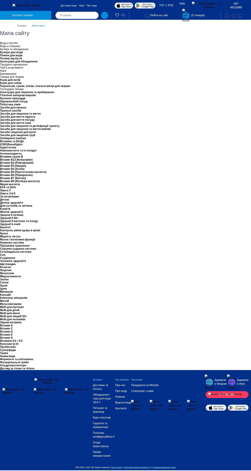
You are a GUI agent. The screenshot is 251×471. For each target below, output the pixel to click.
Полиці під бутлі (11, 58)
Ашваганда (7, 356)
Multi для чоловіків (12, 319)
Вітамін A (6, 325)
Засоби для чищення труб (17, 135)
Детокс (4, 199)
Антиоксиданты (11, 153)
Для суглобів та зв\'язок (16, 205)
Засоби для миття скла (15, 122)
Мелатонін (7, 273)
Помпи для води (11, 55)
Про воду (92, 5)
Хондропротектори (13, 365)
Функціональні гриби (14, 362)
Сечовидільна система (15, 251)
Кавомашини (8, 73)
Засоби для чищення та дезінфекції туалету (29, 125)
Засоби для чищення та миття (20, 113)
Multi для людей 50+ (13, 316)
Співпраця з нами (142, 390)
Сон (2, 254)
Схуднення (7, 257)
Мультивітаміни (11, 304)
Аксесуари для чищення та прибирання (27, 92)
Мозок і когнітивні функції (17, 239)
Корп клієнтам (102, 417)
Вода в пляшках (10, 46)
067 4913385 (236, 5)
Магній (4, 300)
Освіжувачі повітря (13, 138)
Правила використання (164, 467)
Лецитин (6, 270)
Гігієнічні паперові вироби (18, 95)
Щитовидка (8, 264)
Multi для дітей (9, 310)
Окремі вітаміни (11, 322)
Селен (4, 282)
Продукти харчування (13, 64)
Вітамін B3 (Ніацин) (13, 165)
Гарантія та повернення (100, 425)
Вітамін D (6, 331)
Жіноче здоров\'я (11, 211)
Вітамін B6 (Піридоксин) (16, 175)
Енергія (5, 208)
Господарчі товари (12, 89)
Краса (4, 233)
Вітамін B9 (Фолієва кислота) (20, 181)
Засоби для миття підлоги (17, 116)
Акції (81, 5)
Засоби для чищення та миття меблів (25, 129)
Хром (3, 285)
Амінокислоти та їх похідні (18, 150)
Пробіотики (8, 346)
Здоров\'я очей (10, 224)
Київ (182, 3)
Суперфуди (8, 350)
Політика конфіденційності (104, 434)
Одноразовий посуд (13, 101)
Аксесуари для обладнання (18, 61)
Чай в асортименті (11, 67)
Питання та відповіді (100, 410)
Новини (120, 396)
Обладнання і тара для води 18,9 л (102, 398)
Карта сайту (117, 467)
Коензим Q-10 (9, 343)
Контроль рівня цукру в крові (20, 230)
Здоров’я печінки (11, 215)
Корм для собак (10, 83)
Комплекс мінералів (13, 297)
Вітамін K (6, 337)
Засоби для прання (13, 107)
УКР (161, 5)
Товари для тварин (12, 76)
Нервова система (12, 242)
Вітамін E (6, 334)
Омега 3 (5, 190)
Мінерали (6, 291)
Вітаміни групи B (11, 156)
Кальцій (5, 294)
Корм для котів (10, 79)
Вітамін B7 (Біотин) (13, 178)
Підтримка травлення (14, 245)
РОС (171, 5)
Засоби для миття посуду (17, 119)
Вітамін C (6, 328)
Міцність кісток (10, 236)
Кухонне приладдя (12, 98)
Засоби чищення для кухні (18, 132)
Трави (4, 353)
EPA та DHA (8, 187)
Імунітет (5, 227)
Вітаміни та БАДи (12, 141)
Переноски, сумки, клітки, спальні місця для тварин (35, 86)
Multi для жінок (10, 313)
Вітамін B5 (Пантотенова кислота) (23, 172)
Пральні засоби (10, 110)
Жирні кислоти (10, 184)
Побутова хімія (10, 104)
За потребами (9, 196)
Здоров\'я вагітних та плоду (19, 221)
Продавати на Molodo (145, 385)
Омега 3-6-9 (7, 193)
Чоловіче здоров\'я (13, 261)
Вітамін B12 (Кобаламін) (16, 159)
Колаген (5, 267)
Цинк (3, 288)
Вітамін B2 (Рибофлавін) (16, 162)
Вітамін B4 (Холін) (12, 168)
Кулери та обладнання (14, 49)
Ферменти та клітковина (16, 359)
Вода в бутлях (9, 43)
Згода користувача (101, 444)
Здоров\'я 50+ (9, 218)
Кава (3, 70)
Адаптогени (8, 147)
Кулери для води (11, 52)
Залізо (4, 279)
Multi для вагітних (12, 307)
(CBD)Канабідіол (11, 144)
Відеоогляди (123, 402)
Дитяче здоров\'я (11, 202)
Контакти (121, 408)
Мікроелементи (10, 276)
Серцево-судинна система (18, 248)
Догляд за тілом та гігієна (17, 368)
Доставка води (69, 5)
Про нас (120, 385)
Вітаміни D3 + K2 (11, 340)
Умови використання (101, 454)
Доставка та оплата (100, 387)
